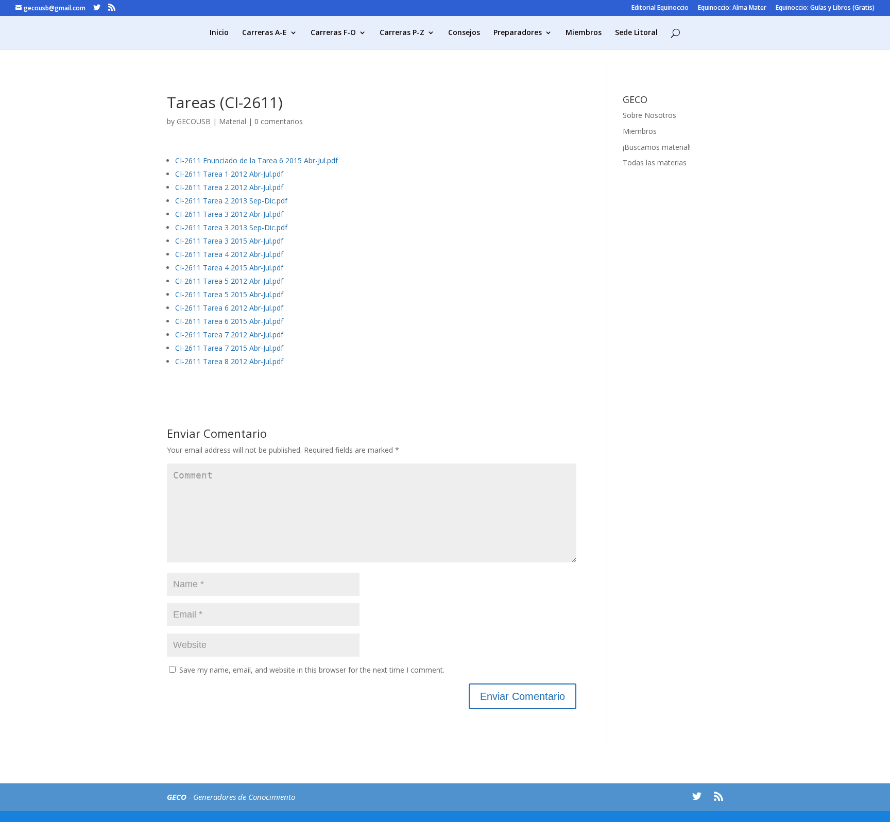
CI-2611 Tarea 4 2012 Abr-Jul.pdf (229, 254)
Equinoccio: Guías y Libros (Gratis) (825, 8)
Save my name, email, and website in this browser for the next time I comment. (311, 670)
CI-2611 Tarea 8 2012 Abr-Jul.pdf (229, 361)
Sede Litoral (636, 33)
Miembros (584, 33)
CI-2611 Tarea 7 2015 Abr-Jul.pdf (229, 348)
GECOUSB (194, 121)
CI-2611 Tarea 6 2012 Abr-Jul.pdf (229, 308)
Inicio (219, 33)
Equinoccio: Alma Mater (732, 8)
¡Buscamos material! (657, 147)
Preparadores (517, 33)
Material (232, 121)
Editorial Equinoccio (660, 8)
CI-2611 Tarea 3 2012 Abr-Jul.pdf (229, 214)
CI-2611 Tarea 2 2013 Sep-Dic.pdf (231, 201)
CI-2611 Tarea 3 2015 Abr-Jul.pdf (229, 241)
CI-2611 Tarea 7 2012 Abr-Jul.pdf (229, 334)
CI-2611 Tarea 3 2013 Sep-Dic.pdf (231, 227)
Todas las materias (655, 162)
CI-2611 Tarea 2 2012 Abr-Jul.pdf (229, 187)
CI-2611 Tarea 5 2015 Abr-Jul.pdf (229, 294)
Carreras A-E (264, 33)
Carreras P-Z (402, 33)
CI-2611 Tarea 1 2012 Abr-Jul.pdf (229, 174)
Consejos (464, 33)
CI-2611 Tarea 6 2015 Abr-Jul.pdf (229, 321)
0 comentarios (278, 121)
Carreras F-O (333, 33)
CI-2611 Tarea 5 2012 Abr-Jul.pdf (229, 281)
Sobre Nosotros (649, 115)
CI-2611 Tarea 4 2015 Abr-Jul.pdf (229, 267)
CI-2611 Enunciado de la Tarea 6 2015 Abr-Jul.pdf (256, 160)
